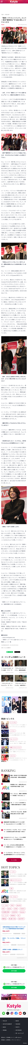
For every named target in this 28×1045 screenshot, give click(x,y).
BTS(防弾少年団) (5, 912)
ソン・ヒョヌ (5, 905)
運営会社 (3, 1037)
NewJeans (22, 912)
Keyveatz (9, 908)
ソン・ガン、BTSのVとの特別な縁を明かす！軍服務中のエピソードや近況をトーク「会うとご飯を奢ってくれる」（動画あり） (14, 846)
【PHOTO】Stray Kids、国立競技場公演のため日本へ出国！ (18, 812)
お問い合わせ (18, 1037)
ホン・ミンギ (5, 915)
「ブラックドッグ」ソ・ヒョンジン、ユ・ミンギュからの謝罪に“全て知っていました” (7, 684)
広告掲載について (10, 1037)
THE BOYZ (22, 908)
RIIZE (3, 908)
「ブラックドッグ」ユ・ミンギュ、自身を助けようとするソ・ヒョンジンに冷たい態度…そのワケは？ (21, 684)
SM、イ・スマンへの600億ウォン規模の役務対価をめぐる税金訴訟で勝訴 (18, 804)
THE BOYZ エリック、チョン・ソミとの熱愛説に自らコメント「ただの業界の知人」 (15, 838)
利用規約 (3, 1039)
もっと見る (14, 860)
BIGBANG (13, 915)
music (4, 1027)
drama (5, 1030)
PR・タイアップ (20, 1033)
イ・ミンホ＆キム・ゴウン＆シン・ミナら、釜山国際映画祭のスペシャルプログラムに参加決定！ (15, 853)
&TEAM (15, 908)
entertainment (7, 1024)
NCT (19, 915)
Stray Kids (19, 905)
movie (17, 1021)
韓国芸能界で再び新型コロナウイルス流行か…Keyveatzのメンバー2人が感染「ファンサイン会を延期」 (15, 823)
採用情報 (8, 1039)
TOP (2, 14)
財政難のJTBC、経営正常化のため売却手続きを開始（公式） (18, 785)
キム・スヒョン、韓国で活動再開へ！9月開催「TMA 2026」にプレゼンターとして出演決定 (18, 794)
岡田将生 (4, 918)
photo (17, 1027)
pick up (5, 1021)
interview (18, 1030)
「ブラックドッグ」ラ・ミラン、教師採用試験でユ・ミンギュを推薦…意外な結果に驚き (21, 669)
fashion (18, 1024)
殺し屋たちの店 (12, 918)
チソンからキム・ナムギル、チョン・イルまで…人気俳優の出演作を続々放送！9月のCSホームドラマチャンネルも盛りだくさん (15, 831)
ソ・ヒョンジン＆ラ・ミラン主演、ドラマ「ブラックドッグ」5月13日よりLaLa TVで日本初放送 (7, 669)
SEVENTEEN (14, 912)
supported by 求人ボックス (22, 957)
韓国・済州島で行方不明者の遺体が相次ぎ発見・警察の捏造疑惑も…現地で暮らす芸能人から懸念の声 (18, 776)
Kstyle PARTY (21, 918)
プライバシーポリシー (16, 1039)
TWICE (12, 905)
